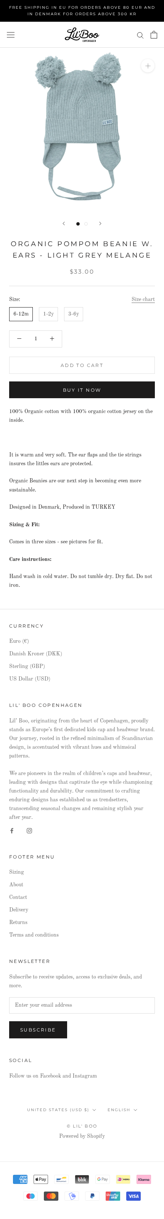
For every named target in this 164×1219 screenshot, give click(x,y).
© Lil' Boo (82, 1126)
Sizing (16, 872)
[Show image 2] (86, 224)
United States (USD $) (58, 1109)
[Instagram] (29, 830)
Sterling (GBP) (27, 666)
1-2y (48, 314)
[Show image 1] (78, 224)
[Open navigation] (10, 35)
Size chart (143, 299)
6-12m (21, 314)
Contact (18, 897)
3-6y (73, 314)
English (119, 1109)
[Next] (100, 223)
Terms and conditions (34, 935)
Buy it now (82, 390)
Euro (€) (19, 641)
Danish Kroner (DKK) (35, 654)
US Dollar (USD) (29, 679)
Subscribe (38, 1030)
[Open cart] (154, 34)
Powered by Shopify (82, 1136)
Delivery (18, 910)
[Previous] (64, 223)
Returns (18, 922)
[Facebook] (11, 830)
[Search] (140, 35)
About (16, 884)
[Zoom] (147, 65)
